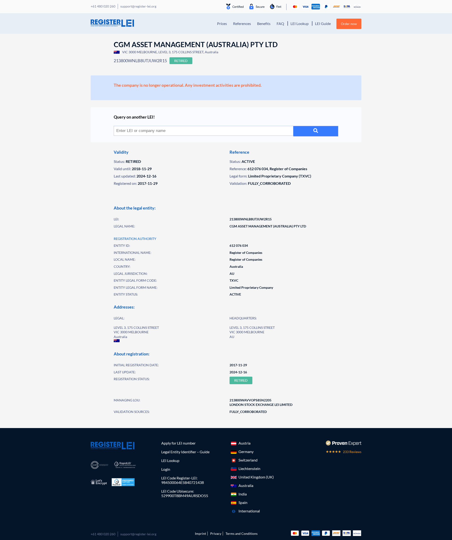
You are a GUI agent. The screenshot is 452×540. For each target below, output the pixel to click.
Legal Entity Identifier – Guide (185, 451)
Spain (242, 502)
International (249, 511)
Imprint (200, 534)
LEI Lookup (300, 23)
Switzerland (248, 460)
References (242, 23)
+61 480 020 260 (103, 534)
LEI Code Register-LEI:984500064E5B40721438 (182, 480)
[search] (315, 131)
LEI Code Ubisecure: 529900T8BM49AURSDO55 (184, 493)
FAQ (280, 23)
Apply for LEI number (178, 443)
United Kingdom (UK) (256, 477)
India (242, 494)
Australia (245, 485)
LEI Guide (323, 23)
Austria (244, 443)
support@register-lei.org (138, 534)
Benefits (263, 23)
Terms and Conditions (242, 534)
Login (165, 469)
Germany (246, 451)
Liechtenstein (249, 468)
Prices (222, 23)
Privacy (215, 534)
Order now (349, 24)
